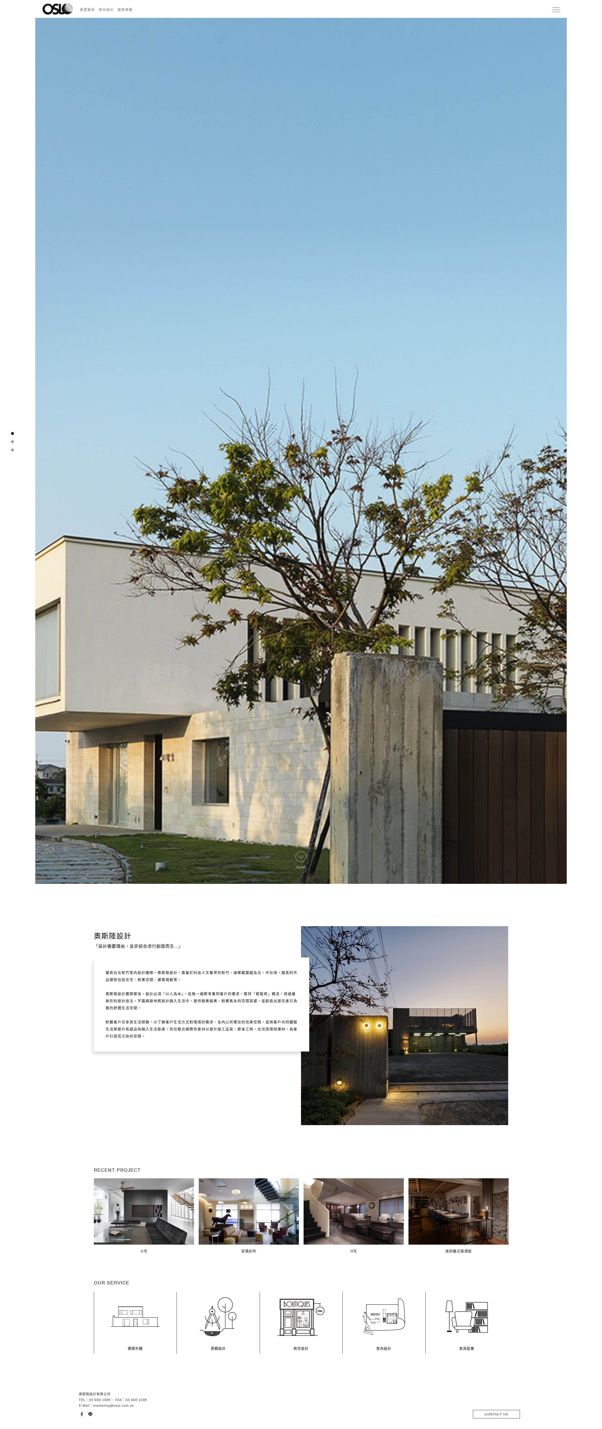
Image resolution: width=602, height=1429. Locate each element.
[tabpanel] (301, 714)
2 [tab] (12, 714)
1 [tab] (12, 706)
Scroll (301, 1412)
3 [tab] (12, 722)
